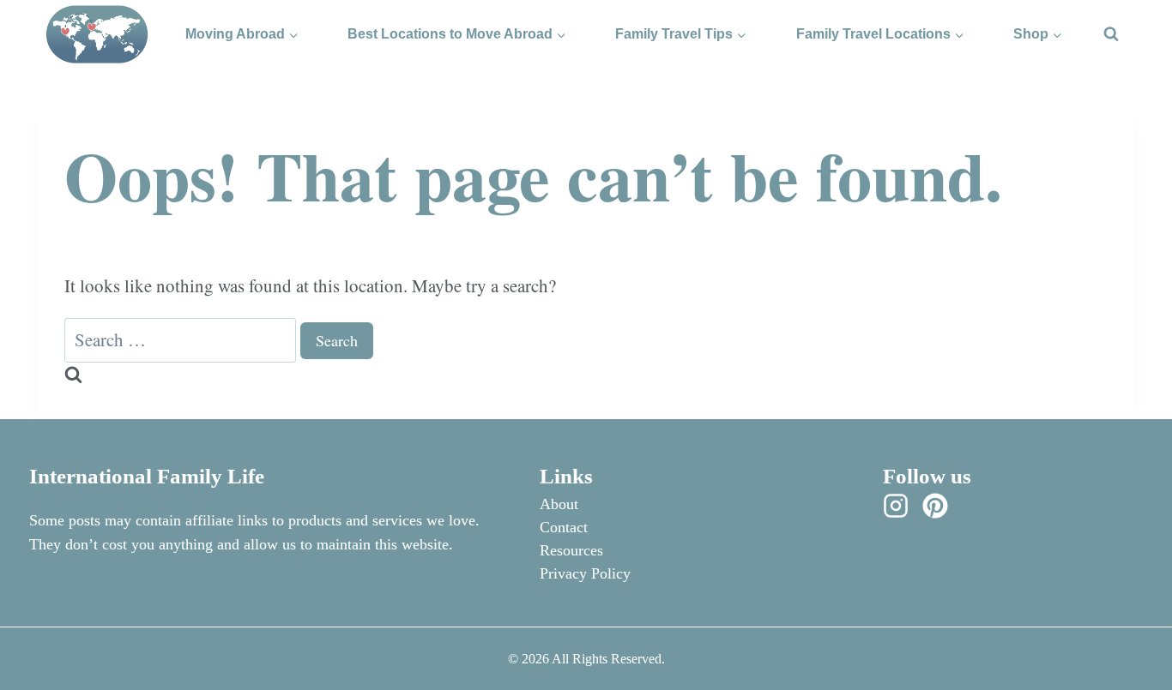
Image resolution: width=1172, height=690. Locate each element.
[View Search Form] (1111, 34)
